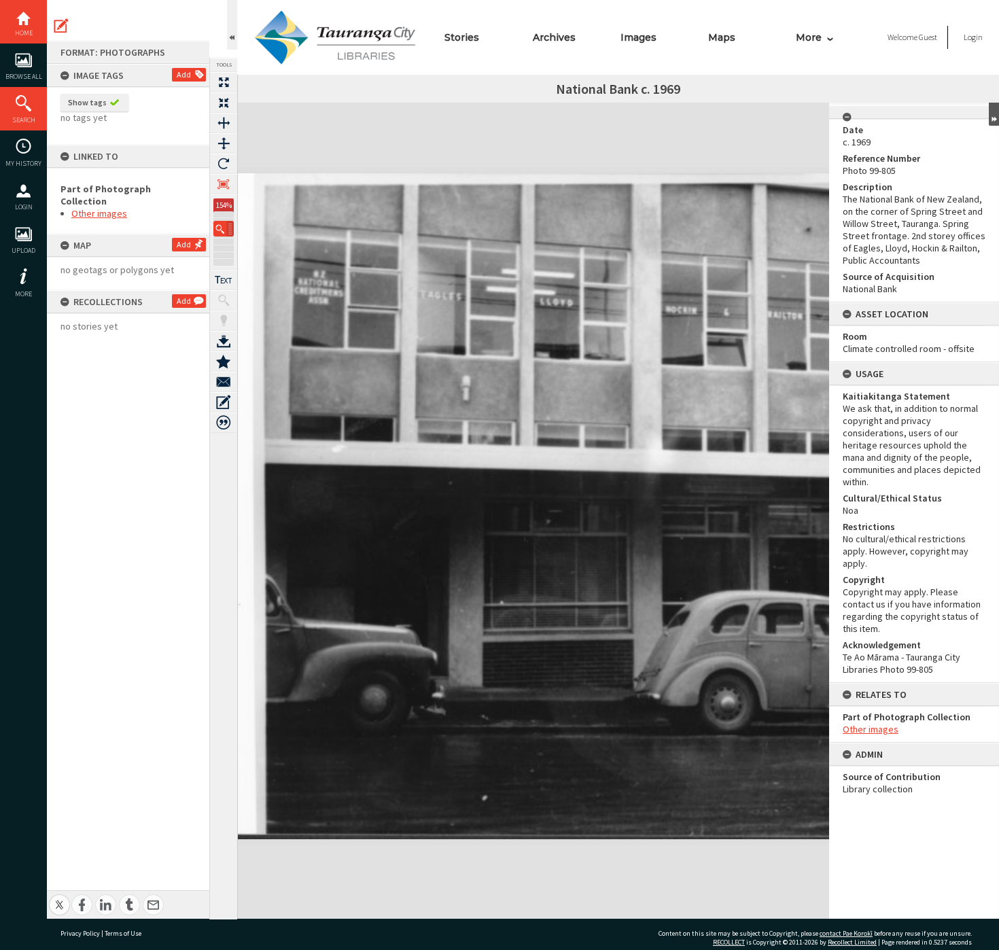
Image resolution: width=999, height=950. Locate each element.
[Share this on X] (59, 897)
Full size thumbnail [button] (223, 82)
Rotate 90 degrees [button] (223, 164)
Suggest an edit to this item (61, 25)
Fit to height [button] (223, 143)
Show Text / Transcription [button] (223, 280)
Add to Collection (223, 361)
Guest (928, 37)
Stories (461, 37)
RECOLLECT (729, 942)
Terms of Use (123, 933)
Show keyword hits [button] (223, 300)
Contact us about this (223, 382)
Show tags (87, 102)
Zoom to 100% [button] (223, 184)
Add (184, 74)
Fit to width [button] (223, 123)
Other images (99, 213)
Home (24, 33)
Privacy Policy (80, 933)
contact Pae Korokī (846, 933)
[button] (223, 228)
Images (638, 37)
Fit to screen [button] (223, 102)
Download (223, 341)
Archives (554, 37)
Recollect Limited (852, 942)
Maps (721, 37)
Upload (23, 250)
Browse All (23, 76)
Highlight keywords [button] (223, 321)
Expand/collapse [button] (994, 114)
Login (24, 207)
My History (23, 163)
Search (23, 120)
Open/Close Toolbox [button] (232, 25)
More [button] (23, 293)
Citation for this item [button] (223, 422)
